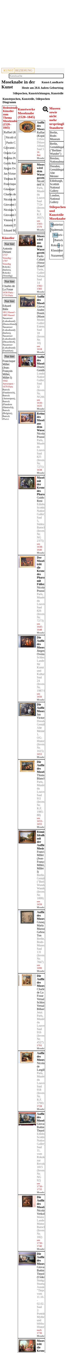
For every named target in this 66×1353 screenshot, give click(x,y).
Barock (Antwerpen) (9, 397)
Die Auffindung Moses (44, 708)
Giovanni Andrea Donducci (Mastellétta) (44, 311)
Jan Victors (41, 716)
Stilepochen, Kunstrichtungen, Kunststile (38, 93)
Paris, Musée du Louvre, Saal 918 (41, 1081)
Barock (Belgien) (7, 412)
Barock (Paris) (6, 417)
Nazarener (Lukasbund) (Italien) (9, 330)
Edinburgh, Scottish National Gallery (56, 185)
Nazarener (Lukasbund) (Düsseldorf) (9, 338)
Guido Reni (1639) (15, 163)
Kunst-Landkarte (52, 82)
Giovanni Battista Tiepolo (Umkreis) (43, 1272)
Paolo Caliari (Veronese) (43, 259)
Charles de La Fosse (41, 992)
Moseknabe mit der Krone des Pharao (44, 486)
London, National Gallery (55, 199)
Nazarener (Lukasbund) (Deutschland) (9, 321)
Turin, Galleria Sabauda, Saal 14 (42, 276)
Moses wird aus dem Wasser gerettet (41, 244)
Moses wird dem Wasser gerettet (41, 171)
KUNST (8, 70)
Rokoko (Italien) (7, 268)
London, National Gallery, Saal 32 (42, 380)
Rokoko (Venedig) (7, 274)
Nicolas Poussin (41, 435)
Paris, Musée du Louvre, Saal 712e (41, 196)
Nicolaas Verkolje (42, 1212)
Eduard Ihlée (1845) (15, 230)
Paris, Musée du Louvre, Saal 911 (41, 790)
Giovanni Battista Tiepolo (42, 1127)
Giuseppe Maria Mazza (42, 925)
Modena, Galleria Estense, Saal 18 (42, 326)
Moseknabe (42, 158)
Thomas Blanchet (42, 777)
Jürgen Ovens (41, 652)
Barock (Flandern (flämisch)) (8, 404)
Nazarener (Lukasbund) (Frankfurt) (9, 347)
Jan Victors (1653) (14, 173)
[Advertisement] (33, 34)
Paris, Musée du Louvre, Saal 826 (41, 602)
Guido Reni (40, 499)
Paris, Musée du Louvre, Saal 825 (41, 448)
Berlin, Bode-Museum (55, 136)
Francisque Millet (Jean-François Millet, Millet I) (43, 861)
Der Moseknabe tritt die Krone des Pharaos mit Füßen (44, 571)
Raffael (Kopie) (41, 134)
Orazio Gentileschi (43, 368)
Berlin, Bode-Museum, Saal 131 (42, 945)
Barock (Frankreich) (9, 391)
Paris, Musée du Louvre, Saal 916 (41, 1024)
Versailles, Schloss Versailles (43, 1002)
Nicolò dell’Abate (43, 183)
